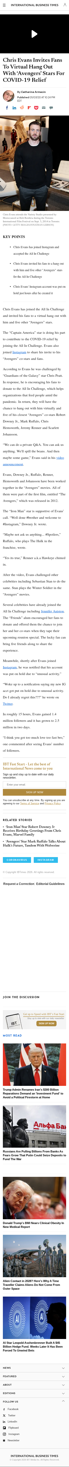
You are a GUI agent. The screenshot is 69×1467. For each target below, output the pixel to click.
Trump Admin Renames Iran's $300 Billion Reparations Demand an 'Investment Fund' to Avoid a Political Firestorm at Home (33, 1154)
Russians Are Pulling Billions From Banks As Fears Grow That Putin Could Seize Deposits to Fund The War (34, 1216)
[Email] (43, 107)
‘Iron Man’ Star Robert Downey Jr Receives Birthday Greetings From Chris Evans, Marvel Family (32, 831)
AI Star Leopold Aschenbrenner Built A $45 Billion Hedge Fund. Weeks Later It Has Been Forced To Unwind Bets (33, 1408)
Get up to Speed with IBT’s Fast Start (43, 1075)
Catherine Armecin (33, 92)
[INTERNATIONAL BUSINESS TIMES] (34, 5)
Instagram (19, 352)
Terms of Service (29, 803)
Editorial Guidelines (50, 883)
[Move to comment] (51, 107)
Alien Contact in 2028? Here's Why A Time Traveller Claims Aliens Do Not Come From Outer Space (31, 1346)
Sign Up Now (46, 1085)
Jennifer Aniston (52, 611)
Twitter (7, 703)
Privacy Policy (53, 803)
